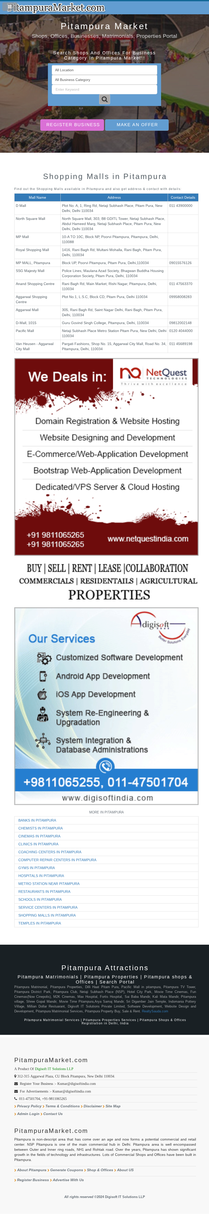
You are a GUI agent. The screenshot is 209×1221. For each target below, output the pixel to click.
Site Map (113, 1106)
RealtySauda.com (155, 1011)
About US (125, 1170)
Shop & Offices (100, 1170)
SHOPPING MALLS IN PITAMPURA (47, 915)
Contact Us (53, 1114)
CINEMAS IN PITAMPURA (39, 836)
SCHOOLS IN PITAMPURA (40, 899)
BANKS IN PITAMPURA (37, 820)
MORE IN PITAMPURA (106, 812)
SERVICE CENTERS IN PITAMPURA (47, 907)
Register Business (73, 124)
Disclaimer (93, 1106)
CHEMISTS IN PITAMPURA (40, 828)
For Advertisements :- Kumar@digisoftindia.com (55, 1091)
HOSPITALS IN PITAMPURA (41, 876)
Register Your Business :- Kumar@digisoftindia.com (58, 1083)
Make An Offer (137, 124)
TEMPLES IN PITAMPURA (39, 923)
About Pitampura (31, 1170)
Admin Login (28, 1114)
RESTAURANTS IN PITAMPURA (44, 892)
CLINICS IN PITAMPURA (38, 844)
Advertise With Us (68, 1180)
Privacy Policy (29, 1106)
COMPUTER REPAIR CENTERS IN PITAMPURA (57, 860)
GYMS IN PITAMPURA (36, 868)
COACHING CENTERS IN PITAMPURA (49, 852)
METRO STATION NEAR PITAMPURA (49, 884)
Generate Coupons (66, 1170)
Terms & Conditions (62, 1106)
